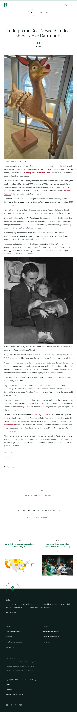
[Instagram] (16, 705)
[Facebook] (7, 705)
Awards (26, 510)
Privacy (8, 685)
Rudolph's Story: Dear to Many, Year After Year (20, 670)
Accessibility (47, 642)
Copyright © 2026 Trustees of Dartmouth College (21, 680)
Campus (48, 495)
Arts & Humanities (33, 495)
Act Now (10, 612)
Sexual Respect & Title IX (14, 642)
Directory (9, 637)
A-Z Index (9, 689)
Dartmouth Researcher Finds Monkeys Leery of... (20, 662)
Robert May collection (40, 415)
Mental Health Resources (51, 637)
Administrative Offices (13, 631)
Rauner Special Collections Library (37, 172)
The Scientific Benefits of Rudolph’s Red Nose (20, 666)
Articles (38, 25)
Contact (8, 626)
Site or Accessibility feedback (15, 694)
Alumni (17, 510)
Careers (45, 626)
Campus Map (10, 647)
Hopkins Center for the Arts (46, 510)
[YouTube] (20, 705)
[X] (11, 705)
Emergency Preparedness (51, 631)
